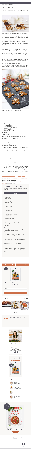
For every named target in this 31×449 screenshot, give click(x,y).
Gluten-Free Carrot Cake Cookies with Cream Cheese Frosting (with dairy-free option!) (15, 311)
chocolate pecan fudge (12, 176)
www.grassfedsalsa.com (15, 178)
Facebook (25, 178)
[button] (3, 1)
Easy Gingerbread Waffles (24, 309)
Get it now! (15, 431)
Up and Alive (15, 1)
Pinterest (24, 181)
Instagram (20, 178)
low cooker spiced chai (21, 176)
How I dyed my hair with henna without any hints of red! (17, 383)
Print (16, 193)
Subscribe (15, 293)
